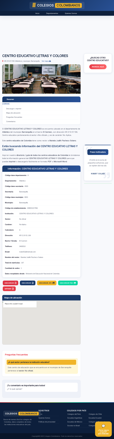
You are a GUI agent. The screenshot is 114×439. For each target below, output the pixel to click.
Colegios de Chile (95, 414)
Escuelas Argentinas (74, 418)
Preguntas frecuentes (14, 117)
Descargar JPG (45, 283)
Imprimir (8, 289)
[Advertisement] (57, 33)
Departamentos (52, 13)
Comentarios (10, 121)
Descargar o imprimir (13, 109)
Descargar (9, 283)
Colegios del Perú (74, 414)
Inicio (37, 13)
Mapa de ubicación (13, 113)
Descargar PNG (66, 283)
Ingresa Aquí (98, 67)
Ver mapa (45, 61)
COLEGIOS (58, 5)
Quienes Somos (71, 13)
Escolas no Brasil (73, 426)
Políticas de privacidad (47, 422)
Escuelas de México (74, 422)
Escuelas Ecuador (95, 418)
